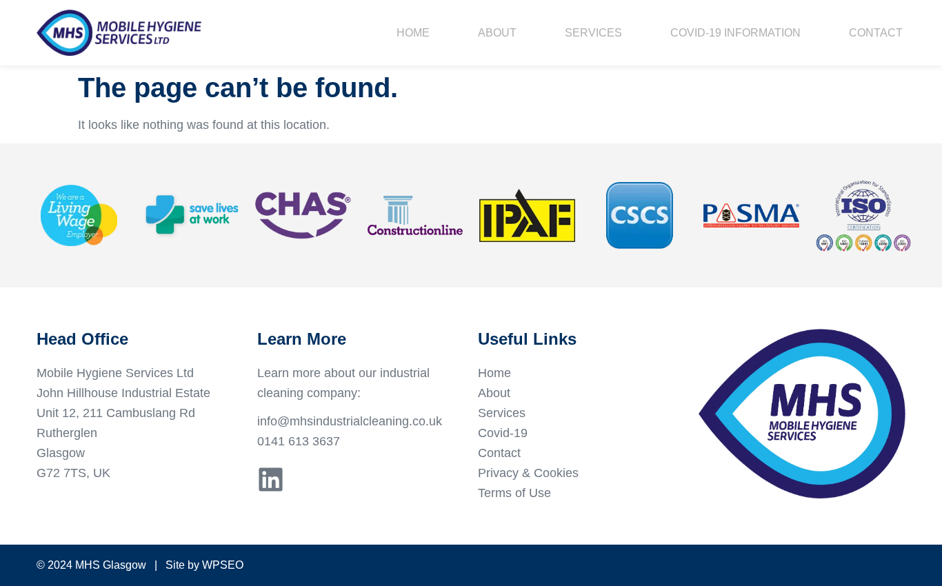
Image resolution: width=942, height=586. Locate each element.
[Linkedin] (270, 479)
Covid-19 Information (735, 33)
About (497, 33)
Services (593, 33)
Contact (876, 33)
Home (413, 33)
